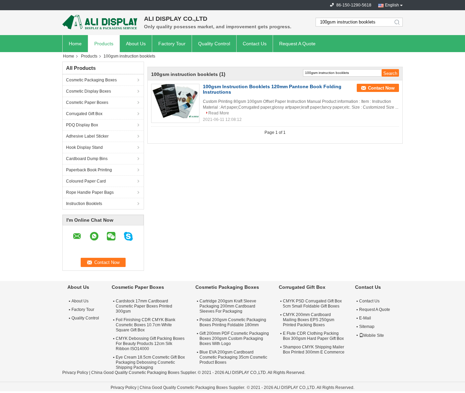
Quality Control (214, 43)
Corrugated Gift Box (84, 113)
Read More (218, 113)
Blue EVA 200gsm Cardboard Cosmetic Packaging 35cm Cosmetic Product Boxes (233, 357)
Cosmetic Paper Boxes (87, 102)
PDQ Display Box (82, 125)
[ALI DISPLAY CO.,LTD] (99, 22)
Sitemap (366, 326)
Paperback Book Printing (89, 170)
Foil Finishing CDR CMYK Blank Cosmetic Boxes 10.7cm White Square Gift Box (145, 324)
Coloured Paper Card (86, 181)
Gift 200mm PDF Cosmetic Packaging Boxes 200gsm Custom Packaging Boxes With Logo (234, 338)
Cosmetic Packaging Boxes (91, 80)
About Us (136, 43)
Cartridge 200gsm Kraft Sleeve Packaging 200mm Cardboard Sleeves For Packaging (227, 306)
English (392, 5)
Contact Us (255, 43)
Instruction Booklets (84, 203)
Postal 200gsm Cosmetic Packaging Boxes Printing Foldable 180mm (232, 322)
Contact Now (381, 88)
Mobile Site (373, 335)
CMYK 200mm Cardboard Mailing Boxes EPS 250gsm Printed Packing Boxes (308, 319)
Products (103, 43)
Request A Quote (297, 43)
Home (75, 43)
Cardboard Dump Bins (87, 158)
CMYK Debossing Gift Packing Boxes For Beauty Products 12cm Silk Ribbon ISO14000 (150, 343)
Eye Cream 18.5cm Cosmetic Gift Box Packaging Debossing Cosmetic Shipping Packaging (150, 362)
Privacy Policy (75, 372)
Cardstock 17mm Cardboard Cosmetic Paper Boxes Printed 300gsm (144, 306)
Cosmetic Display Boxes (88, 91)
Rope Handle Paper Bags (90, 192)
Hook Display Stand (84, 147)
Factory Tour (172, 43)
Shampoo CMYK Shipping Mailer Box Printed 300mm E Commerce (313, 350)
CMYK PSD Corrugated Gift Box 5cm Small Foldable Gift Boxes (312, 304)
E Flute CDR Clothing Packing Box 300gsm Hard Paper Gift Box (313, 336)
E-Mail (365, 318)
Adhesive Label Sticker (87, 136)
